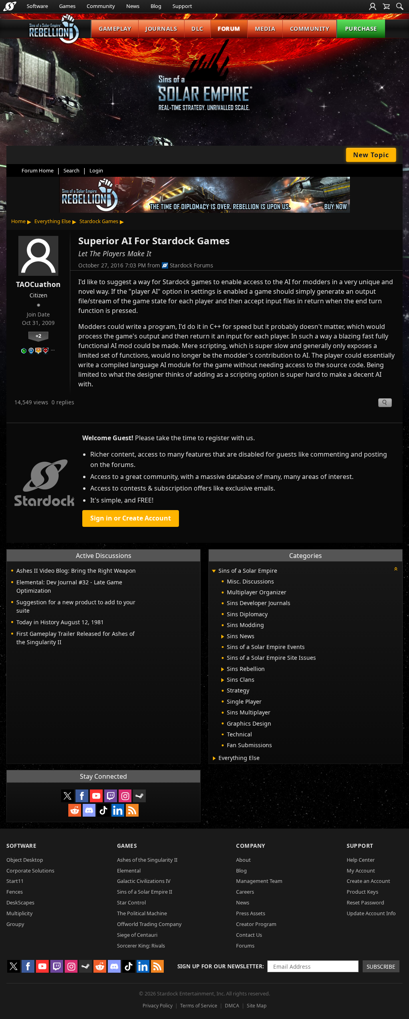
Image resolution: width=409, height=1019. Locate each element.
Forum (229, 28)
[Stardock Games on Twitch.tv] (110, 796)
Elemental (129, 870)
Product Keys (362, 891)
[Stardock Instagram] (125, 796)
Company (250, 845)
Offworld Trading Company (149, 924)
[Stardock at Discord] (89, 810)
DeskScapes (20, 902)
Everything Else (52, 221)
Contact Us (249, 934)
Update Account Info (371, 913)
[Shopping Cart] (386, 6)
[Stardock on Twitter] (67, 796)
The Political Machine (142, 913)
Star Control (131, 902)
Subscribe (381, 966)
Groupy (15, 924)
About (243, 859)
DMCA (232, 1005)
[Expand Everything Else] (214, 758)
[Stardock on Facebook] (82, 796)
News (132, 6)
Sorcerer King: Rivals (141, 945)
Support (182, 6)
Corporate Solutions (30, 870)
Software (37, 6)
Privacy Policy (158, 1005)
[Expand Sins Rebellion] (222, 669)
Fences (14, 891)
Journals (161, 28)
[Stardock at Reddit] (75, 810)
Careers (245, 891)
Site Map (256, 1005)
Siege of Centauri (137, 934)
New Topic (371, 154)
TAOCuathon (38, 284)
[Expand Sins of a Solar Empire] (214, 571)
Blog (156, 6)
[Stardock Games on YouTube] (96, 796)
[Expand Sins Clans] (222, 680)
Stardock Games (98, 221)
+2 (38, 335)
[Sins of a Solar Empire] (204, 81)
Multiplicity (19, 913)
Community (101, 6)
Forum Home (38, 170)
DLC (197, 28)
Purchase (361, 28)
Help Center (361, 859)
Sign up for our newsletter (219, 966)
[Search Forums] (400, 6)
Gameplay (115, 28)
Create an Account (368, 880)
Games (67, 6)
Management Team (259, 880)
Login (96, 170)
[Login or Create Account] (373, 6)
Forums (245, 945)
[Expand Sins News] (222, 637)
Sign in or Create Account (130, 518)
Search (71, 170)
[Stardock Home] (9, 6)
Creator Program (256, 924)
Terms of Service (198, 1005)
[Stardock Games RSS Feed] (132, 810)
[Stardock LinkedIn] (118, 810)
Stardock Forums (191, 265)
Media (265, 28)
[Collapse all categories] (396, 569)
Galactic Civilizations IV (144, 880)
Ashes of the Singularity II (147, 859)
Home (18, 221)
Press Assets (250, 913)
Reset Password (365, 902)
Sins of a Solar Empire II (144, 891)
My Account (361, 870)
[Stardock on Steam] (139, 796)
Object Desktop (24, 859)
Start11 (15, 880)
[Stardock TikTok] (103, 810)
